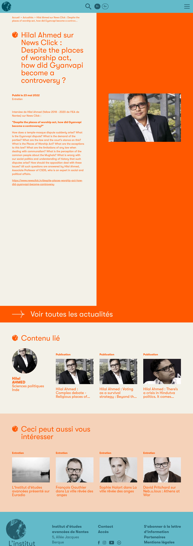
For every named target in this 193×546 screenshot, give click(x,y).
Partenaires (154, 537)
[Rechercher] (88, 6)
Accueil (16, 17)
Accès (103, 532)
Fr (97, 6)
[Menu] (186, 6)
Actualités (28, 17)
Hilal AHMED (18, 380)
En (105, 6)
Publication (63, 354)
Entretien (17, 99)
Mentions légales (159, 542)
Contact (105, 526)
